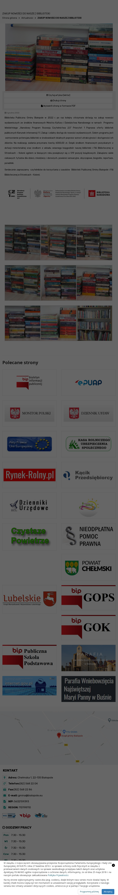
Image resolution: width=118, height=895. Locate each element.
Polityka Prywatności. (58, 875)
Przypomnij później (89, 891)
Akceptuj (108, 891)
